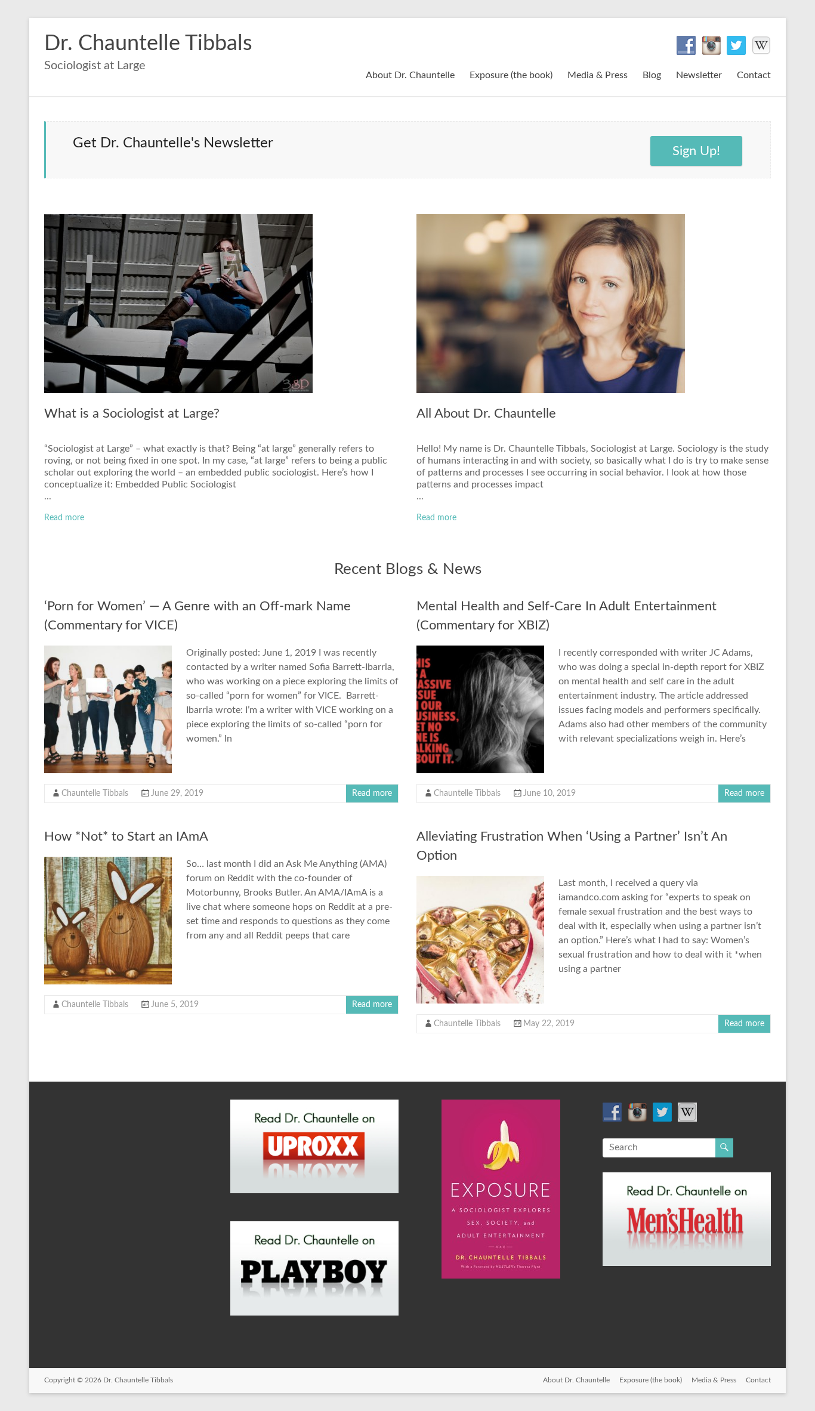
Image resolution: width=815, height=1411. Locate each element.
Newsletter (699, 75)
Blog (652, 75)
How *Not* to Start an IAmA (126, 836)
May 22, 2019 (549, 1024)
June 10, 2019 (549, 793)
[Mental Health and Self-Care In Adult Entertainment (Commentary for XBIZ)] (480, 651)
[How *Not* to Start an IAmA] (108, 862)
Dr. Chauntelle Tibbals (148, 43)
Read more (64, 518)
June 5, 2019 (175, 1005)
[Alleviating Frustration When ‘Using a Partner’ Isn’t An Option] (480, 882)
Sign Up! (696, 151)
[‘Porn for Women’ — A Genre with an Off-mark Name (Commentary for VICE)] (108, 651)
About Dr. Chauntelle (410, 75)
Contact (754, 75)
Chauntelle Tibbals (94, 793)
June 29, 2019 (177, 793)
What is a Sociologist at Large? (132, 413)
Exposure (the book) (511, 75)
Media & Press (597, 75)
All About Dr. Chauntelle (486, 413)
